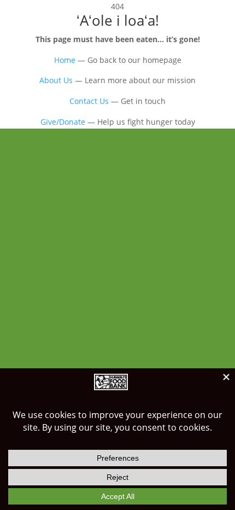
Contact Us (89, 101)
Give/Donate (62, 122)
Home (64, 60)
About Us (56, 80)
